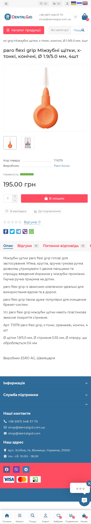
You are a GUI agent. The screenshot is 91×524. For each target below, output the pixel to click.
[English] (85, 3)
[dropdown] (6, 3)
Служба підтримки (20, 395)
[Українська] (73, 3)
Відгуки (27, 246)
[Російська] (79, 3)
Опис (8, 246)
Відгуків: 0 (32, 222)
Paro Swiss (62, 165)
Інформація (14, 383)
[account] (67, 3)
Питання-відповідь (63, 246)
